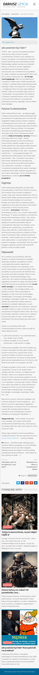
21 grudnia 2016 (9, 42)
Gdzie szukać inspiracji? (10, 438)
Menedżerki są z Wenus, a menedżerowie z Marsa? (31, 465)
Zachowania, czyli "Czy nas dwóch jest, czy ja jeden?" (9, 464)
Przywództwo (15, 14)
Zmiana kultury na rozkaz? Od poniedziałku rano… (15, 591)
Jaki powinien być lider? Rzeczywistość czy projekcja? (19, 649)
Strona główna (6, 14)
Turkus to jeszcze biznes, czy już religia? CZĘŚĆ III (19, 533)
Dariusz (15, 4)
